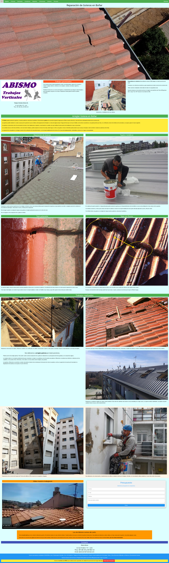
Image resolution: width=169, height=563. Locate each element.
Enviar (126, 505)
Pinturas (13, 1)
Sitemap (166, 1)
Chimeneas (42, 1)
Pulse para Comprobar (109, 560)
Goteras (49, 1)
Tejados (7, 1)
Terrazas (56, 1)
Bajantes (34, 1)
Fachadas (20, 1)
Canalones (27, 1)
